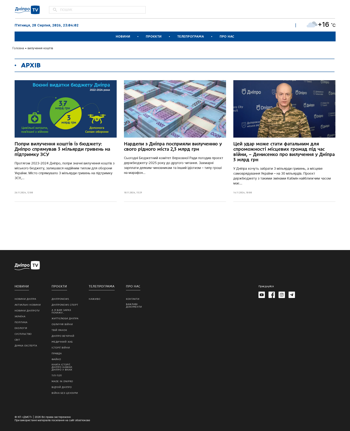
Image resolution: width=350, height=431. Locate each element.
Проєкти (154, 36)
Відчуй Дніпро (62, 387)
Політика (21, 322)
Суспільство (23, 334)
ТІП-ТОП (57, 375)
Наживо (94, 299)
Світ (17, 340)
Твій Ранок (59, 330)
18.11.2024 (129, 192)
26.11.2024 (20, 192)
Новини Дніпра (25, 299)
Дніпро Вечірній (63, 336)
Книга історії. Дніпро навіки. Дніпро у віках (62, 367)
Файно (56, 359)
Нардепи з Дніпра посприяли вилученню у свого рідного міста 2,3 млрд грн (173, 146)
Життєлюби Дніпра (65, 318)
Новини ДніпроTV (27, 310)
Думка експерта (26, 345)
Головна (18, 48)
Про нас (227, 36)
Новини (123, 36)
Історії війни (61, 347)
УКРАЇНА (20, 316)
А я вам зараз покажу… (61, 311)
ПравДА (57, 353)
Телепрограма (190, 36)
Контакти (132, 299)
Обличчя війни (62, 324)
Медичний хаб (62, 342)
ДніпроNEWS (60, 299)
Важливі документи (134, 305)
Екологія (21, 328)
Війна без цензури (65, 393)
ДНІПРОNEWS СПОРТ (65, 305)
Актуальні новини (28, 305)
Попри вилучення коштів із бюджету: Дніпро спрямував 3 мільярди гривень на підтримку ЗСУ (62, 149)
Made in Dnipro (62, 381)
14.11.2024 (239, 192)
